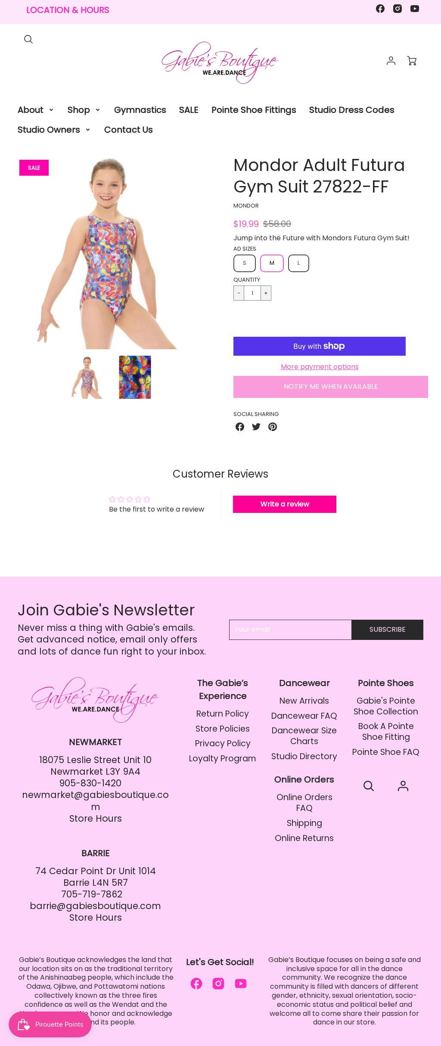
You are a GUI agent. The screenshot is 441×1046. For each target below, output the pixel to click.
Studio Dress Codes (351, 109)
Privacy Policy (223, 743)
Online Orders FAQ (304, 802)
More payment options (320, 367)
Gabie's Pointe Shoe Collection (386, 706)
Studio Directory (304, 756)
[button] (319, 320)
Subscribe (388, 629)
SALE (189, 109)
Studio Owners (49, 129)
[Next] (214, 251)
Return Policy (222, 714)
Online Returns (304, 838)
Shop (79, 109)
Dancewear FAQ (304, 716)
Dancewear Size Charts (304, 736)
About (30, 109)
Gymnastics (140, 109)
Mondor (246, 205)
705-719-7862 (91, 894)
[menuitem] (36, 110)
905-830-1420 (90, 783)
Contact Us (128, 129)
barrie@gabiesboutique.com (95, 906)
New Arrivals (304, 701)
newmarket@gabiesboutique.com (95, 800)
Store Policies (223, 729)
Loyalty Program (222, 758)
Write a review (285, 504)
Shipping (304, 823)
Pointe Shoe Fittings (253, 109)
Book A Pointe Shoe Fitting (386, 731)
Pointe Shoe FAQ (385, 752)
